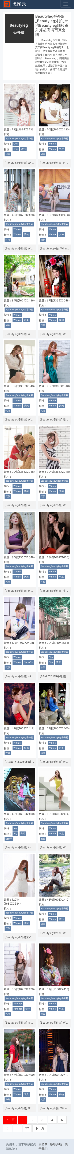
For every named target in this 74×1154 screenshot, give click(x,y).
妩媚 (26, 576)
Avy (15, 828)
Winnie (52, 143)
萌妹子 (9, 838)
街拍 (22, 833)
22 (27, 1128)
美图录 (43, 1144)
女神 (61, 234)
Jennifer (17, 1003)
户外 (8, 1099)
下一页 (39, 1128)
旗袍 (61, 320)
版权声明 (56, 1144)
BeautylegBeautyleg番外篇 (19, 138)
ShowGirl (28, 662)
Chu (15, 143)
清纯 (23, 149)
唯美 (26, 320)
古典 (43, 325)
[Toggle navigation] (65, 4)
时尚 (8, 239)
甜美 (8, 154)
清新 (43, 239)
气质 (61, 149)
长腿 (43, 582)
